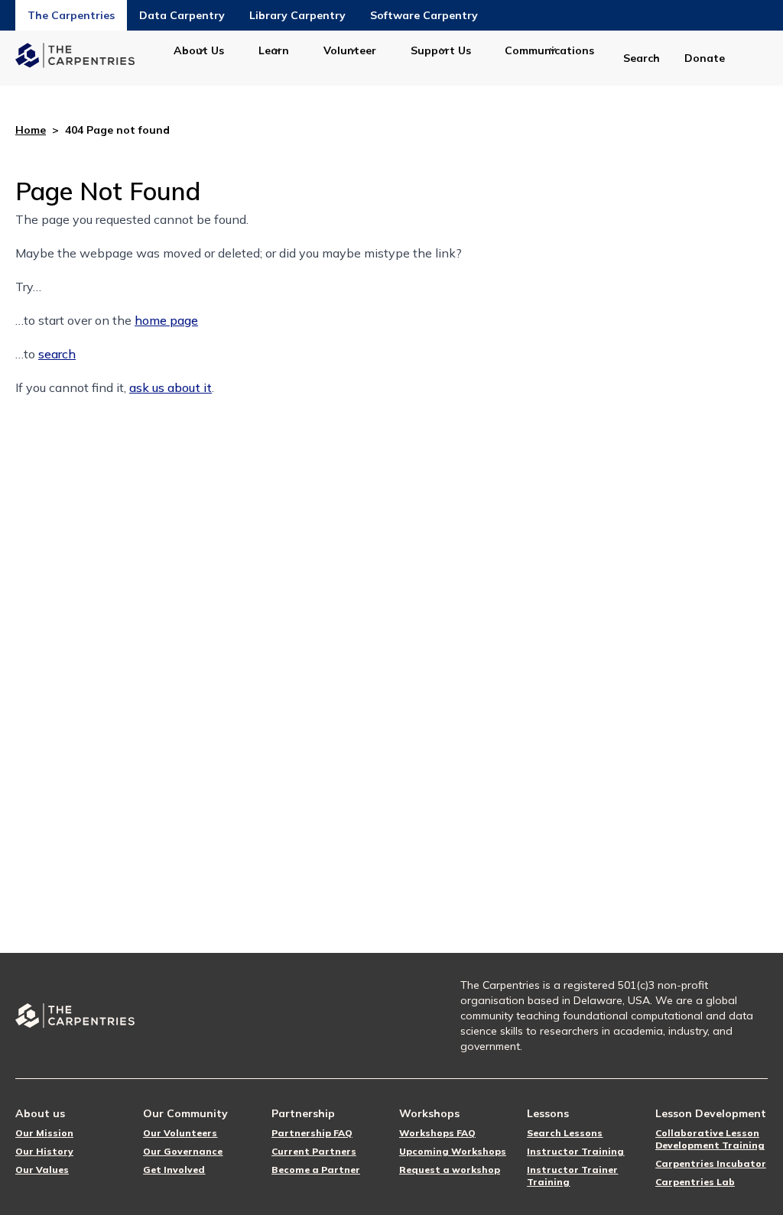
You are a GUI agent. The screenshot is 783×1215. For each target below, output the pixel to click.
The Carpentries (71, 15)
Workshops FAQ (437, 1133)
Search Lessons (565, 1133)
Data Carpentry (182, 15)
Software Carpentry (424, 15)
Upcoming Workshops (452, 1151)
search (57, 353)
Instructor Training (575, 1151)
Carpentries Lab (695, 1181)
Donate (704, 58)
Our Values (42, 1169)
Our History (44, 1151)
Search (641, 58)
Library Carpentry (297, 15)
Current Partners (313, 1151)
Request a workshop (449, 1169)
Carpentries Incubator (710, 1163)
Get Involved (174, 1169)
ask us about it (170, 387)
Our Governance (183, 1151)
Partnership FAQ (312, 1133)
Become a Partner (315, 1169)
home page (166, 320)
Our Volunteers (180, 1133)
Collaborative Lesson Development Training (710, 1139)
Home (30, 130)
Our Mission (44, 1133)
